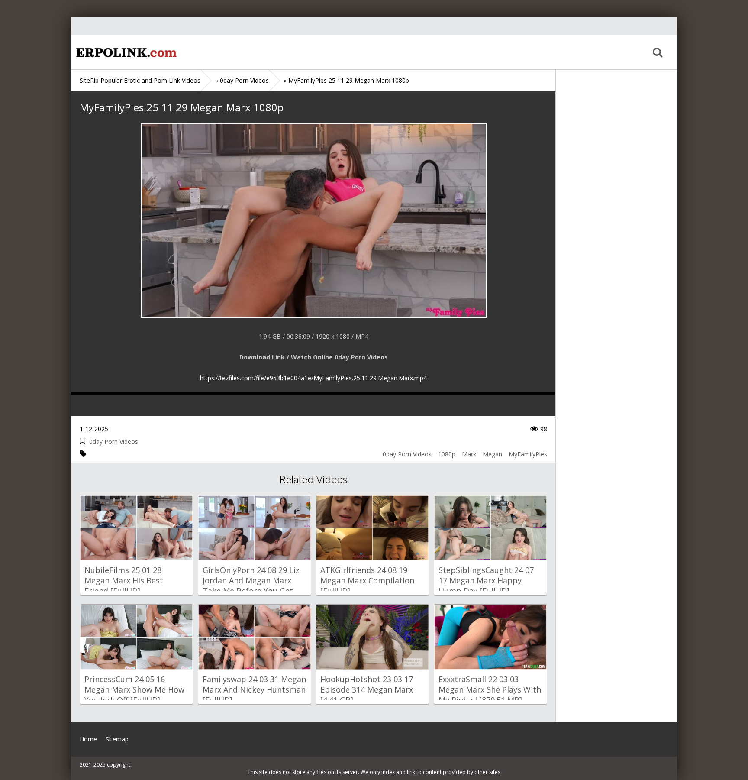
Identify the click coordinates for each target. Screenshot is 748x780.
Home (125, 52)
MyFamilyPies (528, 454)
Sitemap (117, 739)
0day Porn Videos (113, 441)
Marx (469, 454)
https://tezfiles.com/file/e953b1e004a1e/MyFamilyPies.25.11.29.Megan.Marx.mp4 (313, 378)
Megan (492, 454)
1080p (446, 454)
